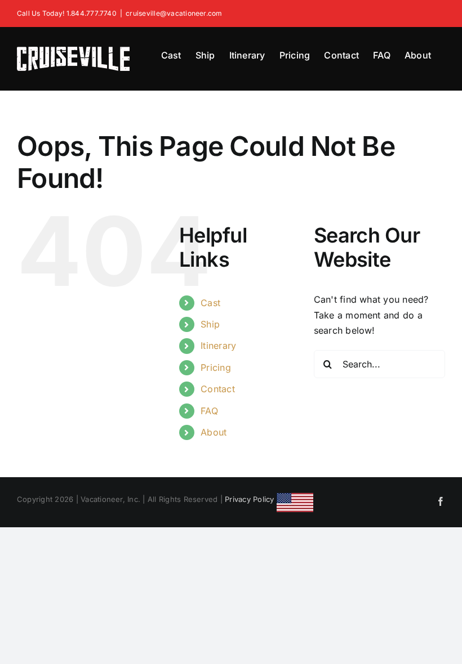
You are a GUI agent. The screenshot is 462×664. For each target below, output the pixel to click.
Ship (210, 324)
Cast (210, 302)
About (213, 432)
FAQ (209, 410)
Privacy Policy (249, 499)
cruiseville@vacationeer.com (174, 13)
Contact (218, 388)
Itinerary (218, 345)
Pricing (216, 367)
